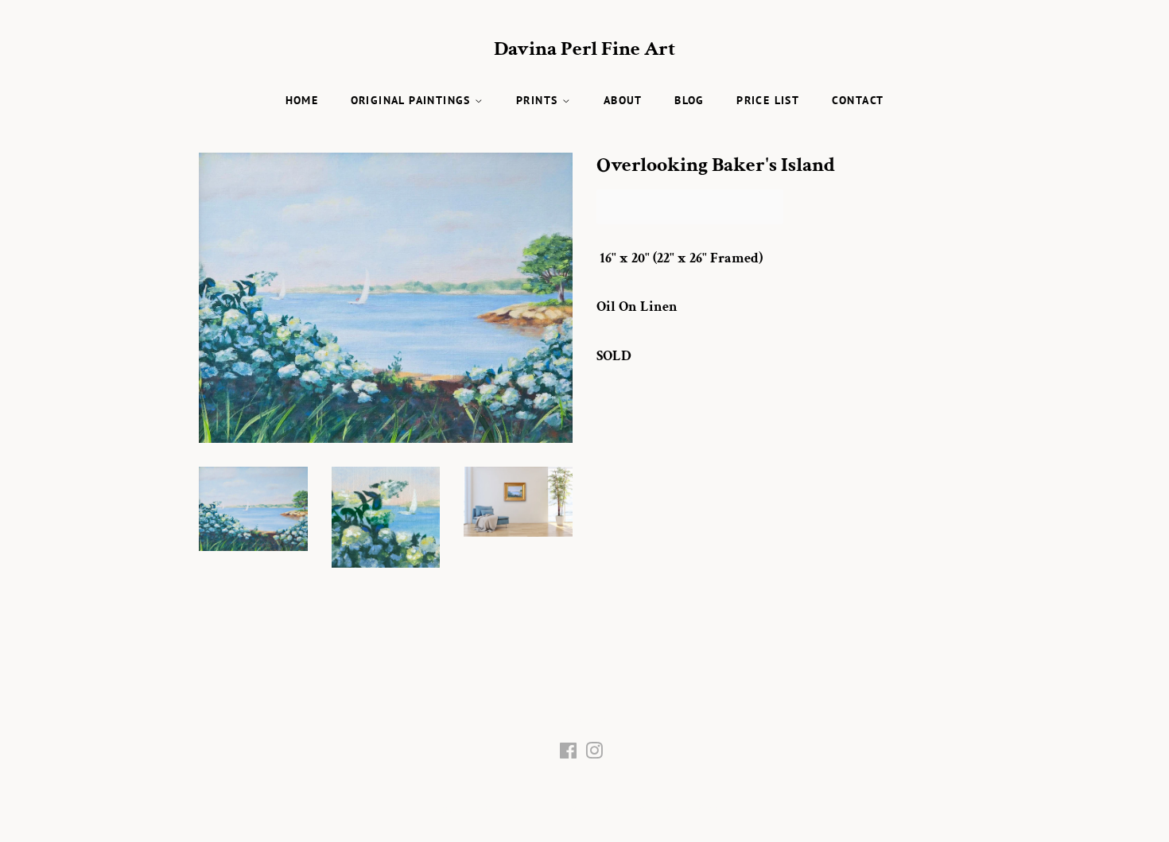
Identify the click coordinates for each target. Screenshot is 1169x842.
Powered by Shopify (685, 809)
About (623, 100)
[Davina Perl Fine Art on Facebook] (568, 754)
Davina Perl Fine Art (584, 49)
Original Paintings (413, 100)
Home (302, 100)
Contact (858, 100)
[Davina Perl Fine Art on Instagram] (594, 754)
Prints (539, 100)
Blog (689, 100)
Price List (767, 100)
